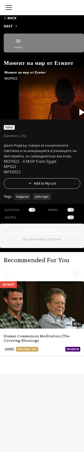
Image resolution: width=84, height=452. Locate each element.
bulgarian (22, 197)
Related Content (42, 230)
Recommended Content (42, 239)
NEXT (8, 26)
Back (12, 18)
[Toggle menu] (9, 7)
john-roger (42, 197)
